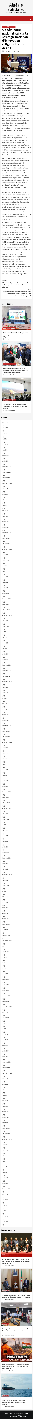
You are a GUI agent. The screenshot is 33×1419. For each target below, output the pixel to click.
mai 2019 (4, 896)
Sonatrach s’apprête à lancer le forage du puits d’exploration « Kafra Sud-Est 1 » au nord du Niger (15, 1366)
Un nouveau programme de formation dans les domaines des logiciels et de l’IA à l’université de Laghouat (17, 292)
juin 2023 (4, 632)
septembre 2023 (7, 615)
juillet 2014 (5, 1200)
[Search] (30, 19)
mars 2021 (5, 775)
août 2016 (5, 1078)
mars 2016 (5, 1106)
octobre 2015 (6, 1133)
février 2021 (5, 781)
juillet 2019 (5, 885)
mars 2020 (5, 841)
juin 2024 (4, 566)
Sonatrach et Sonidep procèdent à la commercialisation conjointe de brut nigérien (14, 1402)
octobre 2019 (6, 869)
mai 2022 (4, 703)
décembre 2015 (6, 1122)
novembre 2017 (6, 996)
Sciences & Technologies (9, 26)
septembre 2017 (7, 1007)
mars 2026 (5, 450)
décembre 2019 (6, 858)
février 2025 (5, 521)
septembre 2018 (7, 940)
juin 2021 (4, 759)
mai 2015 (4, 1161)
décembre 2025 (6, 466)
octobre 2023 (6, 610)
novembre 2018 (6, 929)
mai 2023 (4, 637)
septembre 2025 (7, 483)
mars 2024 (5, 582)
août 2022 (5, 687)
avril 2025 (5, 510)
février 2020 (5, 847)
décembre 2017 (6, 990)
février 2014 (5, 1222)
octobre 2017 (6, 1001)
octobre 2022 (6, 676)
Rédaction (15, 51)
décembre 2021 (6, 725)
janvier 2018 (5, 985)
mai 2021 (4, 764)
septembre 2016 (7, 1073)
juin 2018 (4, 957)
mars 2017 (5, 1040)
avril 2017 (5, 1034)
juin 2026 (4, 433)
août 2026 (5, 422)
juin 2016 (4, 1089)
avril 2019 (5, 902)
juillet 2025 (5, 494)
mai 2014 (4, 1211)
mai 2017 (4, 1029)
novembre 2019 (6, 863)
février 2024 (5, 588)
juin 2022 (4, 698)
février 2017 (5, 1045)
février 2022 (5, 714)
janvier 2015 (5, 1183)
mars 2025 (5, 516)
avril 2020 (5, 836)
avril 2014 (5, 1216)
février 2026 (5, 455)
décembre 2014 (6, 1189)
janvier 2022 (5, 720)
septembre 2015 (7, 1139)
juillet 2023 (5, 626)
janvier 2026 (5, 461)
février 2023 (5, 654)
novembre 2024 (6, 538)
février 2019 (5, 913)
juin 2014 (4, 1205)
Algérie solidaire (16, 7)
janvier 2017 (5, 1051)
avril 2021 (5, 770)
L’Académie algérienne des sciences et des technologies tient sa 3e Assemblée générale (15, 284)
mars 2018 (5, 974)
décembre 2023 (6, 599)
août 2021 (5, 748)
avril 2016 (5, 1100)
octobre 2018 (6, 935)
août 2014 (5, 1194)
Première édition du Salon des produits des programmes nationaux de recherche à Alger (16, 335)
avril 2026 (5, 444)
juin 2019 (4, 891)
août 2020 (5, 814)
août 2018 (5, 946)
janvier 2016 (5, 1117)
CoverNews (11, 1416)
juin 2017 (4, 1023)
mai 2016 (4, 1095)
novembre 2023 (6, 604)
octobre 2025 (6, 477)
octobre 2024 (6, 543)
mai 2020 (4, 830)
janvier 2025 (5, 527)
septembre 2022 (7, 681)
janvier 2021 (5, 786)
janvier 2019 (5, 918)
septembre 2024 (7, 549)
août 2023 (5, 621)
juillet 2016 (5, 1084)
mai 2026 (4, 439)
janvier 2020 (5, 852)
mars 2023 (5, 648)
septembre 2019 (7, 874)
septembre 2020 (7, 808)
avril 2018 (5, 968)
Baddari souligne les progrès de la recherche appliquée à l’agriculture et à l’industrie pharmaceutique (15, 370)
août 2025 (5, 488)
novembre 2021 (6, 731)
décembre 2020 (6, 792)
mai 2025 (4, 505)
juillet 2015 (5, 1150)
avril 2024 (5, 577)
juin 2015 (4, 1156)
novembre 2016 (6, 1062)
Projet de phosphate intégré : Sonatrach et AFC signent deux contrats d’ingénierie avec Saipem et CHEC (16, 1261)
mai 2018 (4, 963)
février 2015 (5, 1178)
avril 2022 (5, 709)
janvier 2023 (5, 659)
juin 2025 (4, 499)
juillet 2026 (5, 428)
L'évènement (5, 1254)
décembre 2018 (6, 924)
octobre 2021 (6, 736)
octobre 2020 (6, 803)
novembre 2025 (6, 472)
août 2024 (5, 555)
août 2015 (5, 1144)
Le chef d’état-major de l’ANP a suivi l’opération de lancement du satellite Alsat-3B (15, 406)
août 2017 (5, 1012)
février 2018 (5, 979)
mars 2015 (5, 1172)
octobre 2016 (6, 1067)
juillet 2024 (5, 560)
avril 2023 (5, 643)
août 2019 (5, 880)
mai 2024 (4, 571)
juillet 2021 (5, 753)
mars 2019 (5, 907)
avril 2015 (5, 1167)
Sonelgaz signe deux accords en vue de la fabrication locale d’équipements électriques (15, 1331)
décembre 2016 (6, 1056)
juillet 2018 (5, 952)
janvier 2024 (5, 593)
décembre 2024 (6, 532)
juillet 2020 (5, 819)
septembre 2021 (7, 742)
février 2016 (5, 1111)
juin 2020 (4, 825)
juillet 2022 (5, 692)
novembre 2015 (6, 1128)
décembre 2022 (6, 665)
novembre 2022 (6, 670)
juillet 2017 (5, 1018)
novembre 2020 (6, 797)
